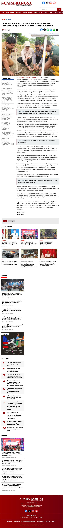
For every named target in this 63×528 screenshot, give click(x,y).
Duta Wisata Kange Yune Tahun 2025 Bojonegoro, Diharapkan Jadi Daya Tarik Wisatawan (12, 294)
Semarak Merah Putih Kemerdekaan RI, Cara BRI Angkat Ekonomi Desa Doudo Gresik (12, 462)
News (7, 12)
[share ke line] (54, 30)
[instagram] (51, 3)
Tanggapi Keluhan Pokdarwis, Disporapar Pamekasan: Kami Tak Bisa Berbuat (11, 310)
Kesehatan (44, 12)
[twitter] (47, 3)
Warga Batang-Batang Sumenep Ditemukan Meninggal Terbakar (13, 370)
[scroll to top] (59, 525)
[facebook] (43, 3)
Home (2, 12)
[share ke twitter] (44, 30)
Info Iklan (17, 521)
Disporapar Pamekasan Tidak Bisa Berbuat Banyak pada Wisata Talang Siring (12, 302)
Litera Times (32, 517)
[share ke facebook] (41, 30)
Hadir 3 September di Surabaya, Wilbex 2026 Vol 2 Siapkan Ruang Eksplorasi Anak (11, 454)
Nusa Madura (39, 517)
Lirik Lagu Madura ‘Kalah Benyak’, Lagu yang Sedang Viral (14, 364)
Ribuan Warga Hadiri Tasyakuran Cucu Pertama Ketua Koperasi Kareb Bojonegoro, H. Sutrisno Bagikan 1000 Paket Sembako (14, 405)
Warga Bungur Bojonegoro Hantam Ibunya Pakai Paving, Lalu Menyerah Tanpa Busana (14, 390)
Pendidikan (37, 12)
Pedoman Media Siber (29, 521)
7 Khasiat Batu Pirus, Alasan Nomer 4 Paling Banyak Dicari (15, 429)
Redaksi (9, 521)
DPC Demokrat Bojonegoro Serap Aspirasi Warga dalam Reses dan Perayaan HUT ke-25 (12, 470)
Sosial (50, 12)
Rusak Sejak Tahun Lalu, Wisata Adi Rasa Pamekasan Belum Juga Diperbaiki (12, 326)
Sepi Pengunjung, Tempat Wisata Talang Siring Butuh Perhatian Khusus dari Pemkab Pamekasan (12, 318)
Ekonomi (24, 12)
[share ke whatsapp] (48, 30)
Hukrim (12, 12)
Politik (30, 12)
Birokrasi (18, 12)
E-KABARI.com (24, 517)
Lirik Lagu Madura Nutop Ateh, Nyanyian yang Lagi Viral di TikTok (14, 397)
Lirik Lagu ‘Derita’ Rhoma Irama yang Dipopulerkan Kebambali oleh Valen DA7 (14, 376)
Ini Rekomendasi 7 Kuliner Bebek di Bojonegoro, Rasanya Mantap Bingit (14, 423)
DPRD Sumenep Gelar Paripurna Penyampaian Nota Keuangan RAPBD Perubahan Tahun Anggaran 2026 (12, 486)
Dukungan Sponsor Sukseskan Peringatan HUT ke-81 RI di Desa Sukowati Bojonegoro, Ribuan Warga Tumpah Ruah (14, 415)
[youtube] (54, 3)
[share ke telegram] (51, 30)
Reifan (4, 29)
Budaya (55, 12)
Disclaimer (40, 521)
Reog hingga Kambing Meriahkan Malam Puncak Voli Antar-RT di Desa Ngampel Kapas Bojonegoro (15, 383)
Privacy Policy (50, 521)
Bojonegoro (11, 221)
